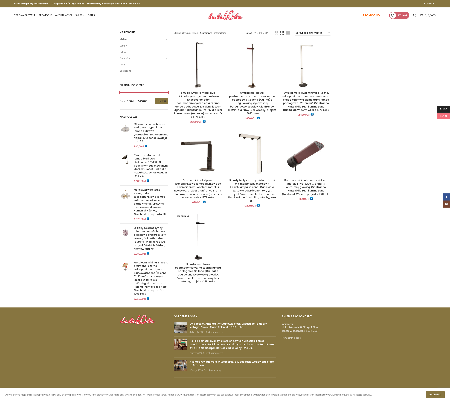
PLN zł (442, 115)
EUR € (442, 109)
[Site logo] (225, 15)
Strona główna (182, 32)
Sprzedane (125, 70)
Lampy (123, 45)
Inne (122, 64)
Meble (123, 39)
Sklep (195, 32)
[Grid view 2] (276, 33)
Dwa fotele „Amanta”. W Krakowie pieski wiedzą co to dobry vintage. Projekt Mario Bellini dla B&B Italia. (228, 325)
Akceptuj (435, 394)
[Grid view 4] (288, 33)
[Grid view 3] (282, 33)
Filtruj (162, 101)
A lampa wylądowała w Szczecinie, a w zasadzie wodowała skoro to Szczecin (232, 363)
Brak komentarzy (214, 332)
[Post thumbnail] (180, 328)
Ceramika (125, 58)
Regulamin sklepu (291, 337)
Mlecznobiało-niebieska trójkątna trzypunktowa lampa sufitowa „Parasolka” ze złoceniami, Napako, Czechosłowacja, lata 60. (151, 133)
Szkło (123, 51)
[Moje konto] (414, 15)
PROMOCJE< (371, 15)
